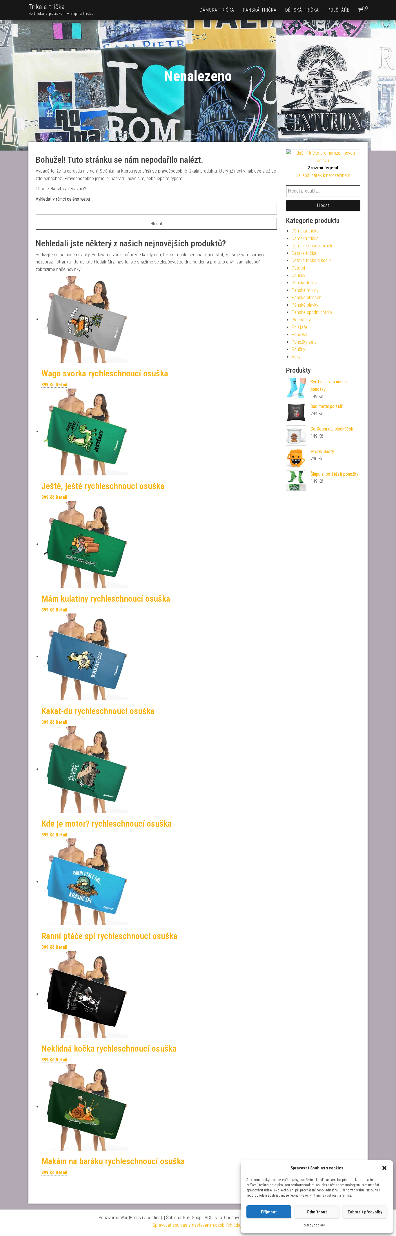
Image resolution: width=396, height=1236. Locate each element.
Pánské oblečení (307, 297)
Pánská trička (260, 10)
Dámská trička (217, 10)
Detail (61, 384)
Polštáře (339, 10)
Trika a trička (46, 6)
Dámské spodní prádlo (312, 245)
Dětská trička (302, 10)
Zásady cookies (314, 1225)
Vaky (296, 357)
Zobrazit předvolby (364, 1212)
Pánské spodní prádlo (312, 312)
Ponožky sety (304, 342)
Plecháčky (301, 320)
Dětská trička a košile (312, 260)
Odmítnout (317, 1212)
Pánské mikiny (305, 290)
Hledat (323, 205)
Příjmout (269, 1212)
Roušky (298, 349)
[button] (384, 1168)
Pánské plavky (305, 305)
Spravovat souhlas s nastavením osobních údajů (198, 1225)
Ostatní (298, 268)
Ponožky (299, 334)
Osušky (298, 275)
